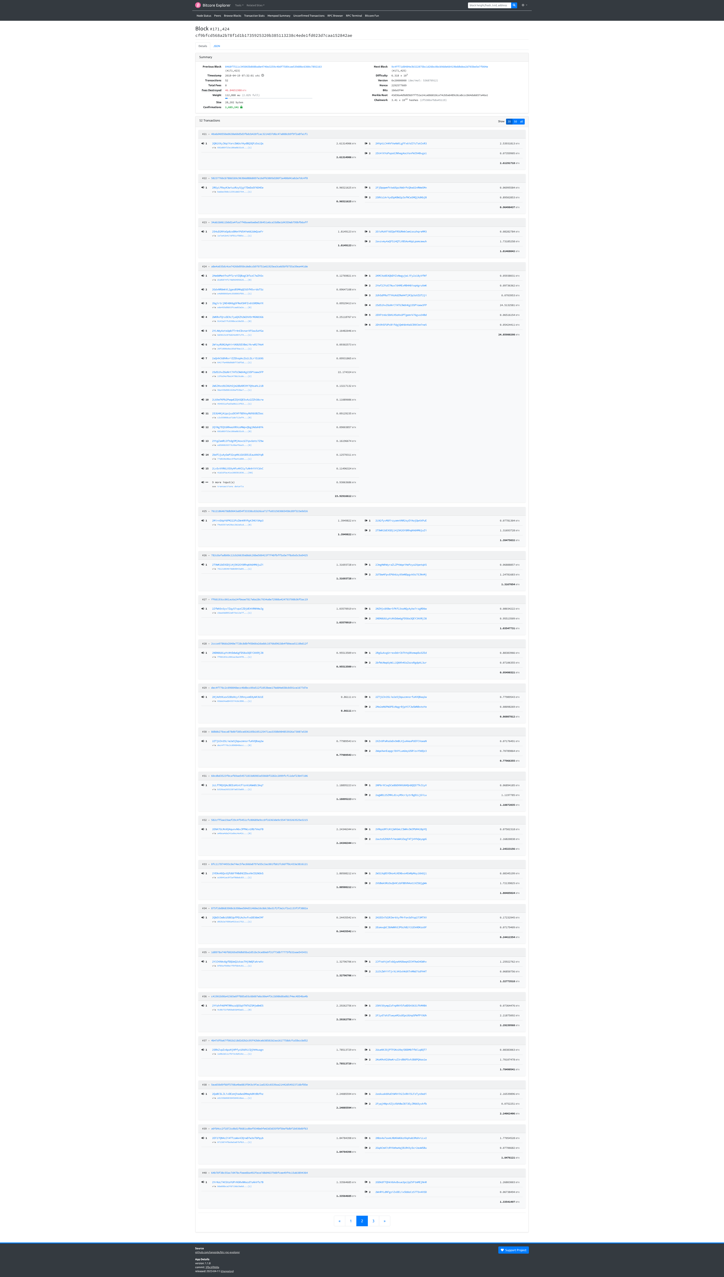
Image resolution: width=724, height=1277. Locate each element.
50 (515, 121)
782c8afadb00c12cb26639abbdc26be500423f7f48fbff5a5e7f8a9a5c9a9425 (259, 555)
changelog (227, 1271)
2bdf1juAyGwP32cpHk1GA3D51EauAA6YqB (237, 454)
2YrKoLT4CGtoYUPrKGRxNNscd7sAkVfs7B (237, 1182)
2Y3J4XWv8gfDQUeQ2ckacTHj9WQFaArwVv (237, 961)
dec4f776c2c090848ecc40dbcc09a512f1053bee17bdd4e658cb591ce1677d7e (259, 687)
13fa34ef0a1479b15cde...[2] (234, 376)
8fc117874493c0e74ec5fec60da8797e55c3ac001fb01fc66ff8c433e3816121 (259, 864)
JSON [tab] (216, 46)
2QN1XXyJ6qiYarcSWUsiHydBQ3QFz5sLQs (237, 143)
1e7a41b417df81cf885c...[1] (234, 235)
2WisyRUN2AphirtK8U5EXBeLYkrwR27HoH (237, 344)
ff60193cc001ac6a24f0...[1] (234, 657)
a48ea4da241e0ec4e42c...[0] (234, 833)
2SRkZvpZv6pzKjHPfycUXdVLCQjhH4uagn (237, 1049)
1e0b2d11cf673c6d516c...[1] (234, 1054)
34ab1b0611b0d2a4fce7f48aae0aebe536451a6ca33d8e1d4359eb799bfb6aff (259, 222)
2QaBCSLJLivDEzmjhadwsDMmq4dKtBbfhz (237, 1094)
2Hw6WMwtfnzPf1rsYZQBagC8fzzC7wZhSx (237, 275)
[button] (239, 5)
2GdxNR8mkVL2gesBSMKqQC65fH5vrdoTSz (237, 289)
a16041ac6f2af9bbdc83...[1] (234, 877)
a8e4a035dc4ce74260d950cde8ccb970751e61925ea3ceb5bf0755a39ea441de (259, 266)
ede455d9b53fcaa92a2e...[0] (234, 307)
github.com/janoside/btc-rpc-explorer (217, 1252)
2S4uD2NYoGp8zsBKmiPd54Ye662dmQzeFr (237, 231)
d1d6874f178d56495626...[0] (234, 279)
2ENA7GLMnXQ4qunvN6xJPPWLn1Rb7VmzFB (237, 829)
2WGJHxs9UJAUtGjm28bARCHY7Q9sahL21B (237, 385)
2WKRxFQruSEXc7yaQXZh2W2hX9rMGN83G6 (237, 317)
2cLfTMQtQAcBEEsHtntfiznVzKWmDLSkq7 (237, 785)
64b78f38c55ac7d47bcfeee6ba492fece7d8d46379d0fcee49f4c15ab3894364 (259, 1172)
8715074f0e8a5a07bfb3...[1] (234, 1142)
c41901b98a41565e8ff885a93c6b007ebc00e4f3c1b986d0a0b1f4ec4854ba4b (259, 996)
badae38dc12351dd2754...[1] (234, 191)
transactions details (230, 486)
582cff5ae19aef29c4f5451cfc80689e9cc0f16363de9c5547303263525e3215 (259, 820)
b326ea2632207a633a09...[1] (234, 789)
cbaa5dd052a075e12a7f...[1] (234, 612)
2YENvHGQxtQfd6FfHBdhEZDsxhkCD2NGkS (237, 873)
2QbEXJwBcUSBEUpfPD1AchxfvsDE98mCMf (237, 917)
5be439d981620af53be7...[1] (234, 390)
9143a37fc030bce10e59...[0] (234, 321)
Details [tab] (203, 46)
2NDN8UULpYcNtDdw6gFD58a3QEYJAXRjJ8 (237, 652)
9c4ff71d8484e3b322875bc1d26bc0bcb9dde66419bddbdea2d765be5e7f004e (439, 66)
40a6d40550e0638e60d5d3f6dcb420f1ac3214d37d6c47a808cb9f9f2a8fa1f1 (259, 134)
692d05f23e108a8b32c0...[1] (234, 147)
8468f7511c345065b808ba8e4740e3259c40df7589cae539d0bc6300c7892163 (273, 66)
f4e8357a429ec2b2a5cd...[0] (234, 524)
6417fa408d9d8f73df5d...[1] (234, 362)
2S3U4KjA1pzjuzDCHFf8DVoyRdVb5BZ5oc (237, 413)
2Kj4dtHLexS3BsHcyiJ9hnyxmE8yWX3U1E (237, 697)
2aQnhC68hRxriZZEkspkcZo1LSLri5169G (237, 358)
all (521, 121)
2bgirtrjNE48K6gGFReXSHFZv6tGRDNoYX (237, 303)
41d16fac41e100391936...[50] (235, 472)
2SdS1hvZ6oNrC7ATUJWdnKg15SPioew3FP (237, 372)
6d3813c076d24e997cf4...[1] (234, 335)
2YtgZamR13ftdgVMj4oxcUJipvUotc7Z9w (237, 441)
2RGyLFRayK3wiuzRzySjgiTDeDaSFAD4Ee (237, 187)
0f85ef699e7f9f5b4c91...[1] (234, 965)
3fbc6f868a (212, 1267)
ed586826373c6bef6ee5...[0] (234, 445)
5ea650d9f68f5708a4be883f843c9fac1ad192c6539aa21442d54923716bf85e (259, 1084)
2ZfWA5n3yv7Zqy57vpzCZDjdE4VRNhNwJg (237, 608)
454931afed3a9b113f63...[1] (234, 403)
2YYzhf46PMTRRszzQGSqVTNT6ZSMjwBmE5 (237, 1005)
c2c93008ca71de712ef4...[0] (234, 417)
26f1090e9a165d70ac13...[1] (234, 348)
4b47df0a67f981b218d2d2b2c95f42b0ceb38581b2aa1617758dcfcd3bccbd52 (259, 1040)
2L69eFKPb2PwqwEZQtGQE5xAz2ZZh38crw (237, 399)
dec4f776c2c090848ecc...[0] (234, 745)
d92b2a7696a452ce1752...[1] (234, 921)
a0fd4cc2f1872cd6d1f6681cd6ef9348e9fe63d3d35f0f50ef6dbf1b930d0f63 (259, 1128)
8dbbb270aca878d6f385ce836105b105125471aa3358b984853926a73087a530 (259, 731)
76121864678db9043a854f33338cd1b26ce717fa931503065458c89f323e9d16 (259, 511)
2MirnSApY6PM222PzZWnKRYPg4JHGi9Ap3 (237, 520)
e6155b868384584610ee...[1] (234, 1098)
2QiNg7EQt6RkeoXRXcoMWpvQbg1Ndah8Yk (237, 427)
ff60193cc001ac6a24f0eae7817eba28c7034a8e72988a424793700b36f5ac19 (259, 599)
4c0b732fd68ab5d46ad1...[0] (234, 1009)
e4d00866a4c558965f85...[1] (234, 293)
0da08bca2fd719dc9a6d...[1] (234, 1186)
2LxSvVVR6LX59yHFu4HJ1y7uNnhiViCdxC (237, 468)
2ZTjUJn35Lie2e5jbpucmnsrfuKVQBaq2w (237, 741)
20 (509, 121)
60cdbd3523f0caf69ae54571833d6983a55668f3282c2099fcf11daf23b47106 (259, 775)
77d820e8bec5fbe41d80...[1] (234, 458)
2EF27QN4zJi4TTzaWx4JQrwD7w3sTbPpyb (237, 1138)
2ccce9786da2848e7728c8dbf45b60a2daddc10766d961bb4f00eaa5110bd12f (259, 643)
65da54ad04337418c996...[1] (234, 701)
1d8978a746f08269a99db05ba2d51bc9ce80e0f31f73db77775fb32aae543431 (259, 952)
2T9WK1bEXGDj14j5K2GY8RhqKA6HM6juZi (237, 564)
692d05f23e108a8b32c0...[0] (234, 431)
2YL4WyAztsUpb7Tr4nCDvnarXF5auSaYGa (237, 330)
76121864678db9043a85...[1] (234, 568)
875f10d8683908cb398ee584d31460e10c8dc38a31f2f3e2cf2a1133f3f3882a (259, 908)
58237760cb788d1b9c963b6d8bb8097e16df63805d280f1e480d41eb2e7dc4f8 (259, 178)
